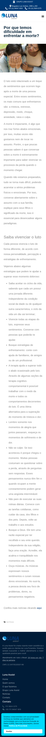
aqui (39, 608)
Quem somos (8, 683)
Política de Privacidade (18, 726)
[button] (43, 16)
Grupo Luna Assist (10, 690)
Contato (6, 697)
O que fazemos (9, 686)
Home (5, 679)
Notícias (10, 622)
